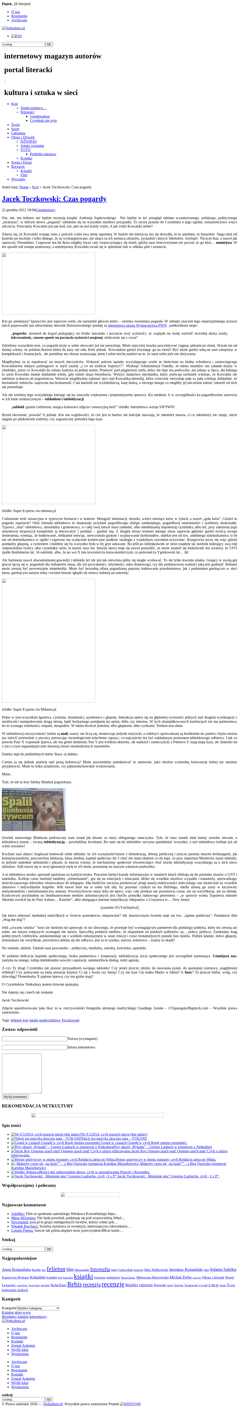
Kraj (14, 104)
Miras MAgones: (23, 1218)
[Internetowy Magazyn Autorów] (13, 28)
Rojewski (160, 1285)
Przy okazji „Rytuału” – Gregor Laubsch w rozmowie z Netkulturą (162, 1147)
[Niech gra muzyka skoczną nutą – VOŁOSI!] (46, 1138)
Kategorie (9, 1308)
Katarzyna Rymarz (15, 1277)
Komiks (26, 158)
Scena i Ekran (21, 162)
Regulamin (19, 16)
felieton (16, 1020)
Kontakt (17, 1341)
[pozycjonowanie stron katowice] (119, 1398)
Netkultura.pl (53, 1404)
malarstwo (113, 1277)
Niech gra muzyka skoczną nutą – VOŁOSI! (114, 1138)
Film (24, 175)
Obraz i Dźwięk (23, 137)
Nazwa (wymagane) (82, 1039)
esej (44, 1270)
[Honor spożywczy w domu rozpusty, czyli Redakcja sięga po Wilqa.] (63, 1159)
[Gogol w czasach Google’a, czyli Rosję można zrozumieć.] (56, 1143)
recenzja (92, 1284)
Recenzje (18, 167)
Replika (131, 1285)
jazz (206, 1270)
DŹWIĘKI (29, 141)
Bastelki (36, 1270)
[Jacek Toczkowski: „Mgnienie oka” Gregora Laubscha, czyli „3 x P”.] (64, 1176)
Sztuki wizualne (32, 146)
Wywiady (18, 179)
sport (170, 1285)
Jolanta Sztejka (223, 1269)
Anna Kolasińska (16, 1269)
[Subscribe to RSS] (16, 36)
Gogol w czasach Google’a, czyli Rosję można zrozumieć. (144, 1143)
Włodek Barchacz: (25, 1226)
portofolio (22, 1285)
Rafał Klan (58, 1285)
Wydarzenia (20, 1354)
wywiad (203, 1285)
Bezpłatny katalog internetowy (24, 1317)
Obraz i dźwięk (213, 1277)
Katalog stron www (16, 1312)
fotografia (100, 1269)
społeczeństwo (49, 1020)
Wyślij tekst (19, 1350)
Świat (15, 125)
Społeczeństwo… (33, 108)
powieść (45, 1285)
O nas (15, 12)
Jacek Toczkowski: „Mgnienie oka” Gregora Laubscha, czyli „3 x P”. (168, 1176)
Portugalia (34, 1285)
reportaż (146, 1285)
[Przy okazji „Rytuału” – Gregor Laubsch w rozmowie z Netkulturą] (62, 1147)
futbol (114, 1270)
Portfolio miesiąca (43, 154)
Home (23, 187)
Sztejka (178, 1285)
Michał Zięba (181, 1277)
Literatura (18, 133)
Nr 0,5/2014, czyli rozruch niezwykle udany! (114, 1134)
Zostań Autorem (23, 1345)
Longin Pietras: (22, 1230)
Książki (26, 171)
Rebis (74, 1284)
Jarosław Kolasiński (186, 1269)
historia (138, 1270)
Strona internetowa (81, 1047)
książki (83, 1276)
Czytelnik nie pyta (43, 120)
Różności (27, 112)
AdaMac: (18, 1214)
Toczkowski (70, 1020)
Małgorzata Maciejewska (152, 1277)
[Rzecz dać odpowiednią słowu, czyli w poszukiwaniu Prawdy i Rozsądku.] (25, 1172)
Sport (15, 129)
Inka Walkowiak (156, 1270)
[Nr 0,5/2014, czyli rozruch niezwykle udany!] (46, 1134)
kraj (25, 1020)
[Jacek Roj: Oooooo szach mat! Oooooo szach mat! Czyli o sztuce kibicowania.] (71, 1151)
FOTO (26, 150)
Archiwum (19, 20)
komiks (51, 1277)
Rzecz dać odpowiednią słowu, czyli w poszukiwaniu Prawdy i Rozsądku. (95, 1172)
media (33, 1020)
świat (222, 1285)
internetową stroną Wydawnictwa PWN (137, 325)
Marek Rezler (128, 1277)
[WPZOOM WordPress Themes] (130, 1404)
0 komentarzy (45, 210)
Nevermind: (20, 1222)
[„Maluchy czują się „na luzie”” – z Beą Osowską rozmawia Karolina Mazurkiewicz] (74, 1164)
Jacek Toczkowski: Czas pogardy (54, 198)
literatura (99, 1277)
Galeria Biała (126, 1270)
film (70, 1269)
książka (68, 1277)
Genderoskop (40, 116)
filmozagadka (81, 1270)
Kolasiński (38, 1277)
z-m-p (213, 1284)
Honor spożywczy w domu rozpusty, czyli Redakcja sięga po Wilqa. (166, 1159)
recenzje (113, 1284)
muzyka (197, 1277)
